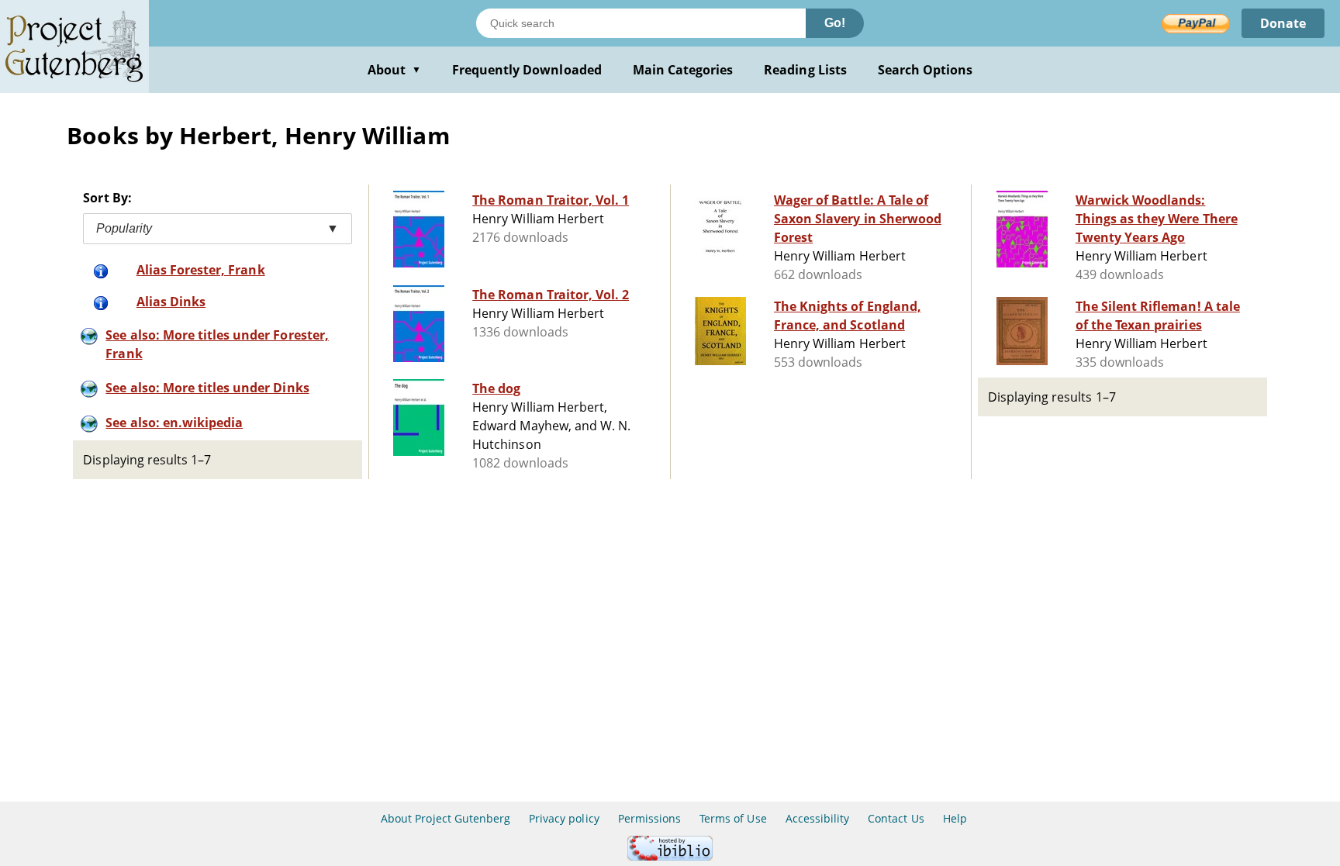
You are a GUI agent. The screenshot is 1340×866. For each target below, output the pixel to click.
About (394, 69)
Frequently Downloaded (527, 69)
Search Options (925, 69)
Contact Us (896, 818)
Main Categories (683, 69)
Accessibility (818, 818)
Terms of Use (732, 818)
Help (955, 818)
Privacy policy (564, 818)
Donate (1283, 23)
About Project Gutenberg (445, 818)
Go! (834, 22)
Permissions (649, 818)
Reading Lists (805, 69)
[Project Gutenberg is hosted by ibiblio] (670, 856)
